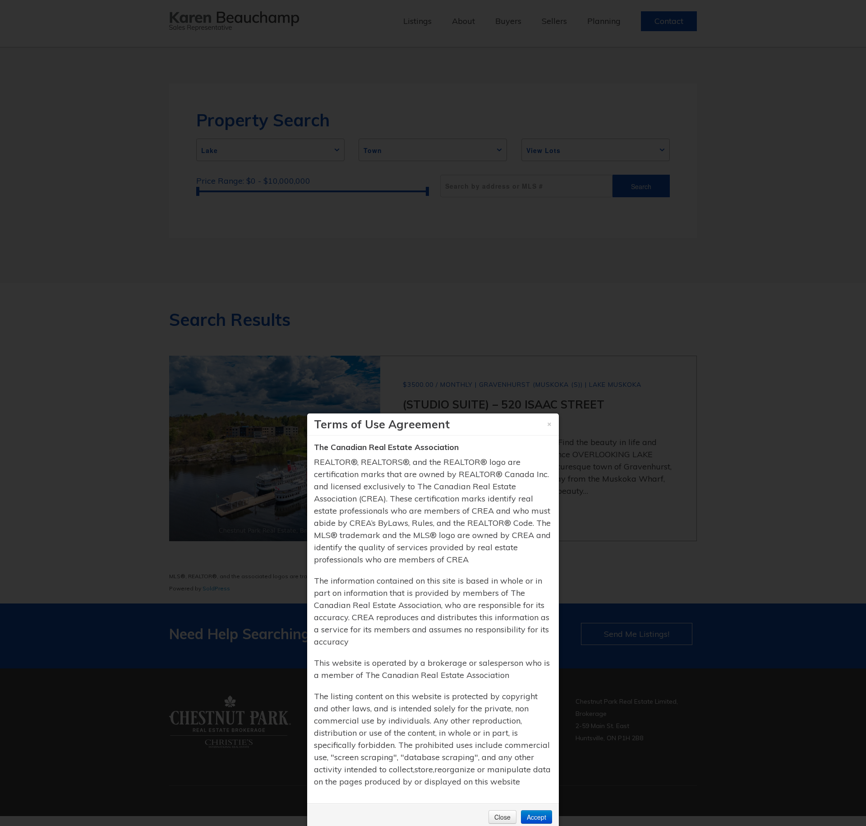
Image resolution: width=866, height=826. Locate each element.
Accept (536, 816)
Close (502, 816)
